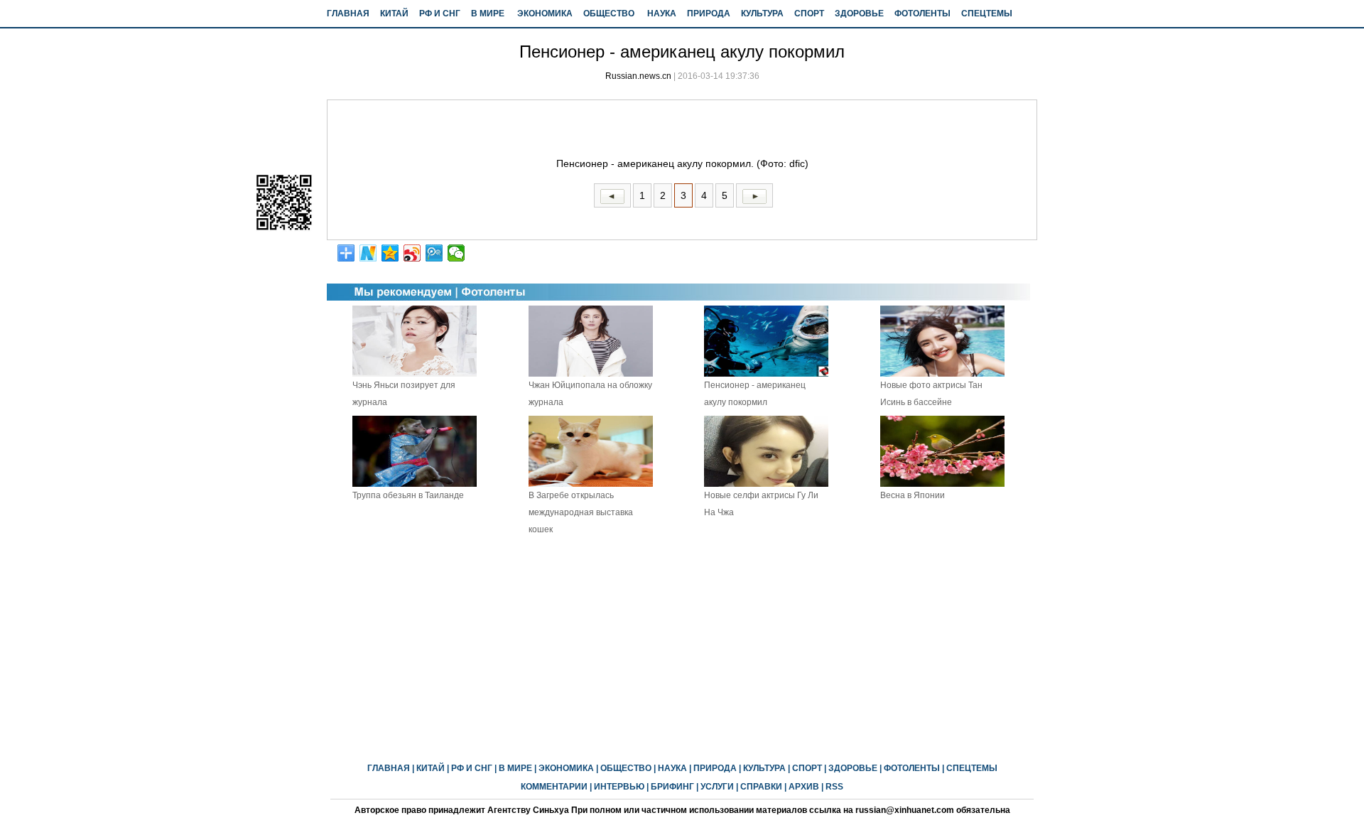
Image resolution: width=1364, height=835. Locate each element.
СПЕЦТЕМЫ (986, 13)
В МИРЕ (487, 13)
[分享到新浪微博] (412, 253)
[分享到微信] (456, 253)
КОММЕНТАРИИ (554, 787)
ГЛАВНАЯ (348, 13)
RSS (834, 787)
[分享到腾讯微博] (434, 253)
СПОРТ (809, 13)
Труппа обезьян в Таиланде (408, 495)
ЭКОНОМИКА (545, 13)
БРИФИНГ (672, 787)
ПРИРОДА (708, 13)
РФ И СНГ (439, 13)
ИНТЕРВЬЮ (619, 787)
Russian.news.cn (638, 76)
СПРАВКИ (761, 787)
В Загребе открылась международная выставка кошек (581, 512)
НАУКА (661, 13)
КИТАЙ (394, 13)
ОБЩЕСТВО (608, 13)
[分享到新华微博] (368, 253)
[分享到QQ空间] (390, 253)
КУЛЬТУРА (762, 13)
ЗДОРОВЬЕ (859, 13)
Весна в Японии (912, 495)
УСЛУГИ (717, 787)
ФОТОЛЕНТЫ (922, 13)
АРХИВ (804, 787)
